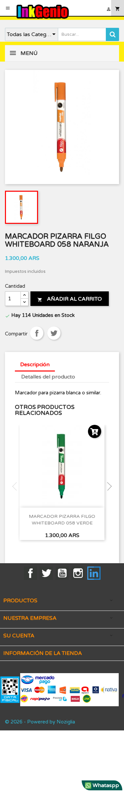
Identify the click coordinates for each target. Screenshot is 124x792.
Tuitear (54, 333)
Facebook (30, 573)
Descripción (35, 364)
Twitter (46, 573)
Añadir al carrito (69, 299)
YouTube (62, 573)
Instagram (78, 573)
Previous (16, 486)
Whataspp (105, 785)
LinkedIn (94, 573)
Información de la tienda (42, 653)
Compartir (36, 333)
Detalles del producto (48, 376)
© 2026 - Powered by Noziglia (40, 722)
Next (107, 486)
